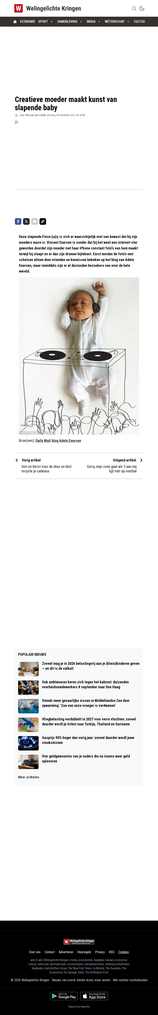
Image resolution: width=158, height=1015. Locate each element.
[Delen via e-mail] (34, 221)
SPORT (43, 21)
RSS (111, 952)
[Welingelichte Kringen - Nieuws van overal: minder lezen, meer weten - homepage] (48, 8)
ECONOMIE (27, 21)
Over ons (35, 952)
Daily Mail (43, 440)
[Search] (134, 8)
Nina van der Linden (35, 115)
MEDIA (91, 21)
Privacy (100, 952)
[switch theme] (142, 8)
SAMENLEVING (67, 21)
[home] (15, 21)
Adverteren (66, 952)
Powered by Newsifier (79, 1006)
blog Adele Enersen (66, 440)
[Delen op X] (26, 221)
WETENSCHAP (114, 21)
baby (55, 236)
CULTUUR (140, 21)
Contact (50, 952)
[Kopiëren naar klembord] (43, 221)
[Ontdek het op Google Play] (64, 996)
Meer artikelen (28, 777)
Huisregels (84, 952)
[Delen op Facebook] (18, 221)
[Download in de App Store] (94, 996)
